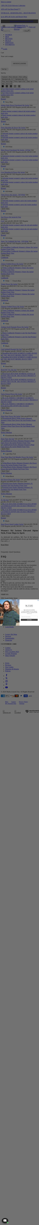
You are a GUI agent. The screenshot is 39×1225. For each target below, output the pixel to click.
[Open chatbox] (5, 1220)
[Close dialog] (38, 600)
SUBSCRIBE (29, 619)
